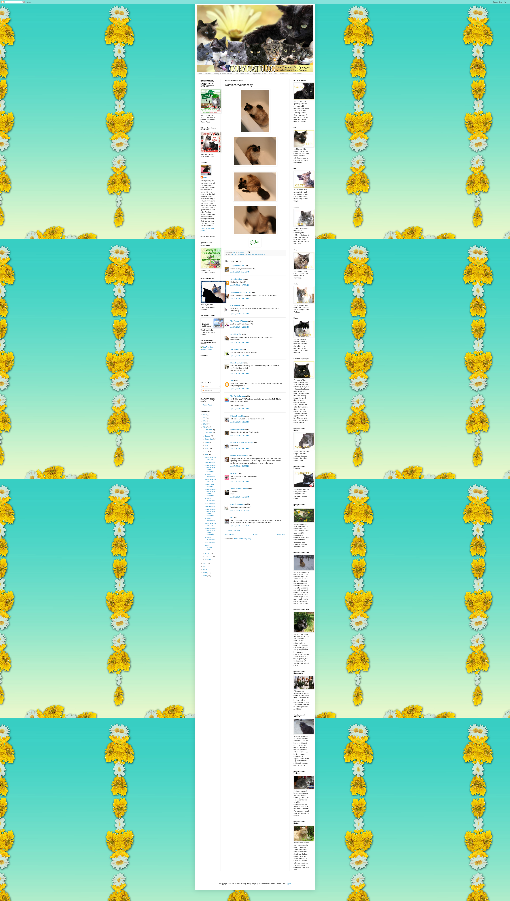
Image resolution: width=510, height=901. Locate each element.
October (208, 436)
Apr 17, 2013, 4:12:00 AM (239, 327)
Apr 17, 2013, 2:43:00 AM (239, 298)
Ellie (232, 254)
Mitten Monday (210, 462)
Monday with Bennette (209, 485)
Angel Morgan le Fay (259, 73)
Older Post (281, 535)
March (207, 553)
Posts (206, 387)
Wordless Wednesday (210, 475)
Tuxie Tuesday (210, 503)
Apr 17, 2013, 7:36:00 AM (239, 373)
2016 (205, 418)
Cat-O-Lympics (297, 73)
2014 (205, 424)
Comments (208, 391)
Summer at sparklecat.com (240, 292)
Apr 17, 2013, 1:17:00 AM (239, 285)
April (207, 455)
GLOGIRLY (234, 473)
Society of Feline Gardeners (223, 73)
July (206, 445)
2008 (205, 576)
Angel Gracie (273, 73)
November (209, 433)
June (207, 448)
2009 (205, 573)
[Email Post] (248, 252)
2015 (205, 421)
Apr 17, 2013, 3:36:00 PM (239, 448)
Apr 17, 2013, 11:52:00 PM (239, 526)
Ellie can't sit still (239, 254)
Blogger (288, 884)
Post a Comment (234, 530)
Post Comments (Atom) (242, 539)
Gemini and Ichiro (237, 279)
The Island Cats (236, 350)
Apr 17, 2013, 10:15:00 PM (240, 497)
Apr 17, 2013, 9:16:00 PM (239, 481)
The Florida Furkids (237, 396)
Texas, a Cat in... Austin (239, 489)
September (209, 439)
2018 (205, 415)
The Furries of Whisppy (239, 321)
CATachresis (235, 305)
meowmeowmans (237, 429)
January (208, 559)
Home (200, 73)
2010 (205, 570)
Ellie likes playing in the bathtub (255, 254)
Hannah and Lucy (237, 363)
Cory (205, 177)
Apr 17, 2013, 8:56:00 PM (239, 466)
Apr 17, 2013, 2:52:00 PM (239, 422)
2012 (205, 563)
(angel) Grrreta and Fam (239, 456)
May (206, 452)
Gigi (231, 517)
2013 (205, 427)
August (207, 442)
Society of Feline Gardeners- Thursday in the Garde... (210, 468)
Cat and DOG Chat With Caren (241, 442)
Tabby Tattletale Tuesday (210, 458)
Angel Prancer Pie (237, 266)
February (208, 556)
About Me (208, 73)
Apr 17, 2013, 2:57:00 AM (239, 314)
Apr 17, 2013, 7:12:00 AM (239, 356)
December (209, 430)
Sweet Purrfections (237, 504)
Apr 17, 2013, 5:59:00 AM (239, 342)
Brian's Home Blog (237, 416)
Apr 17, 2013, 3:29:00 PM (239, 435)
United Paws (284, 73)
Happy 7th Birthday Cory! (208, 547)
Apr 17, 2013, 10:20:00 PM (240, 510)
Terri (232, 381)
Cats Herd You (235, 334)
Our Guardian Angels (242, 73)
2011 (205, 566)
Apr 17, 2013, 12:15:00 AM (240, 272)
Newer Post (229, 535)
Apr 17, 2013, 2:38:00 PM (239, 409)
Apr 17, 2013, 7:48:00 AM (239, 389)
